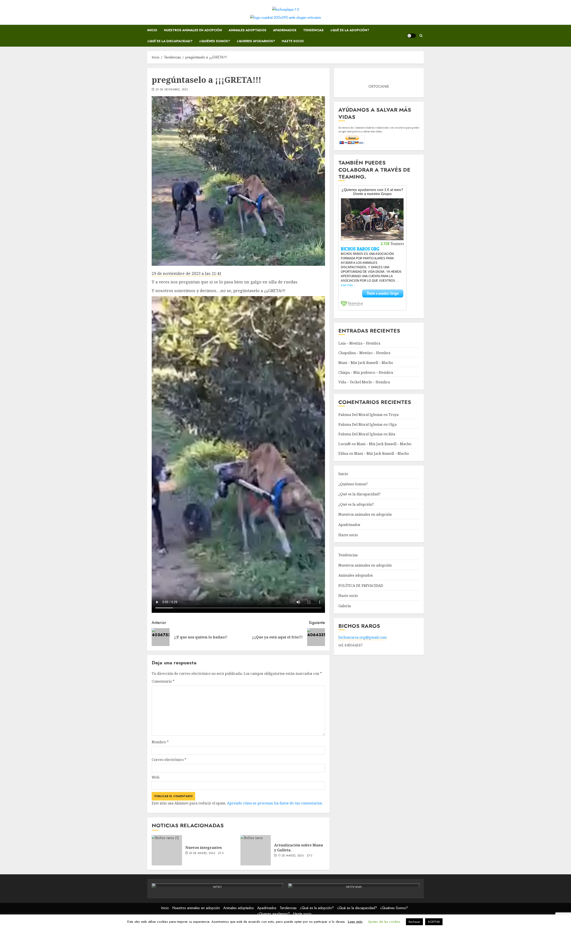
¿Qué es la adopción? (349, 30)
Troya (394, 414)
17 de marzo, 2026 (291, 856)
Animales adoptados (247, 30)
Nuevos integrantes (203, 847)
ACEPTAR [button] (434, 922)
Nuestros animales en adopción (193, 30)
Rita (392, 434)
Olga (393, 424)
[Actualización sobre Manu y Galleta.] (255, 850)
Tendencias (313, 30)
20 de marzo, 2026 (202, 853)
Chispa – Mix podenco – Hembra (365, 372)
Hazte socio (293, 41)
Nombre (160, 742)
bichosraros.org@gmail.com (362, 637)
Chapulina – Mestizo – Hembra (364, 352)
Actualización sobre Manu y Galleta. (298, 847)
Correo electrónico (169, 759)
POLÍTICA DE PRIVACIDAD (360, 585)
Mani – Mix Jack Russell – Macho (365, 362)
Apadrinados (284, 30)
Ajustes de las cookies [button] (384, 921)
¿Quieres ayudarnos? (256, 41)
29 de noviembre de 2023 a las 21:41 (186, 273)
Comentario (163, 681)
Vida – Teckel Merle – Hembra (364, 382)
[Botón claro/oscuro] (411, 35)
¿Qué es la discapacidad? (169, 41)
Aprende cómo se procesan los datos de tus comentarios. (275, 803)
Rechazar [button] (414, 922)
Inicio (152, 30)
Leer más (355, 921)
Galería (344, 605)
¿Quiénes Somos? (214, 41)
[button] (421, 35)
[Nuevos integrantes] (167, 850)
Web (155, 777)
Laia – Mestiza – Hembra (359, 343)
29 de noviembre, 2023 (171, 89)
